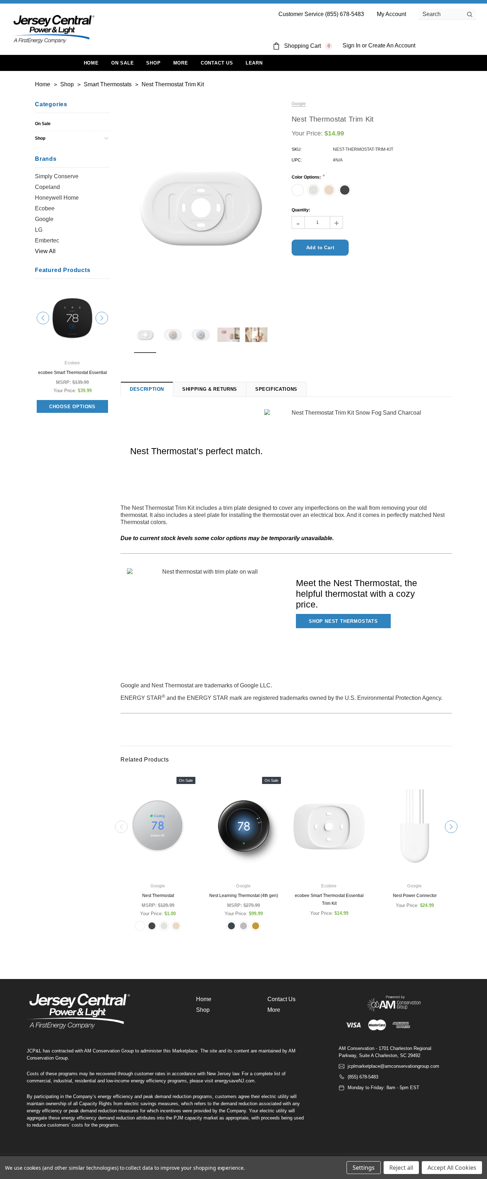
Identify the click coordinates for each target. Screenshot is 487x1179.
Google (44, 219)
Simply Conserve (56, 176)
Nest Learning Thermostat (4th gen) (243, 895)
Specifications (276, 389)
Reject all (401, 1168)
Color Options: (307, 177)
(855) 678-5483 (363, 1077)
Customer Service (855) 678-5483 (321, 14)
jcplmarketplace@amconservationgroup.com (393, 1066)
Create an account (391, 45)
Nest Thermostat (158, 895)
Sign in (351, 45)
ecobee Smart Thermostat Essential (72, 372)
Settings (364, 1168)
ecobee (45, 208)
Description (147, 389)
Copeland (47, 187)
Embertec (47, 240)
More (180, 63)
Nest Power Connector (415, 895)
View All (45, 251)
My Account (391, 14)
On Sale (43, 123)
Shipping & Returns (209, 389)
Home (203, 999)
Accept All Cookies (451, 1168)
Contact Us (281, 999)
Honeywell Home (57, 198)
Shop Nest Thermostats (343, 621)
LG (38, 230)
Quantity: (301, 209)
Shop (153, 63)
